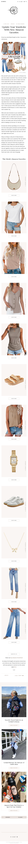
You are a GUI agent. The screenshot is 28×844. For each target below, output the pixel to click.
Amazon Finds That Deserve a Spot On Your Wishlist (14, 806)
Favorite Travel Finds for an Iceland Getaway (14, 721)
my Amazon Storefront (17, 657)
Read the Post (14, 725)
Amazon (6, 675)
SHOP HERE (14, 195)
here (15, 667)
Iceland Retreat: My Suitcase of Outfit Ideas (14, 763)
